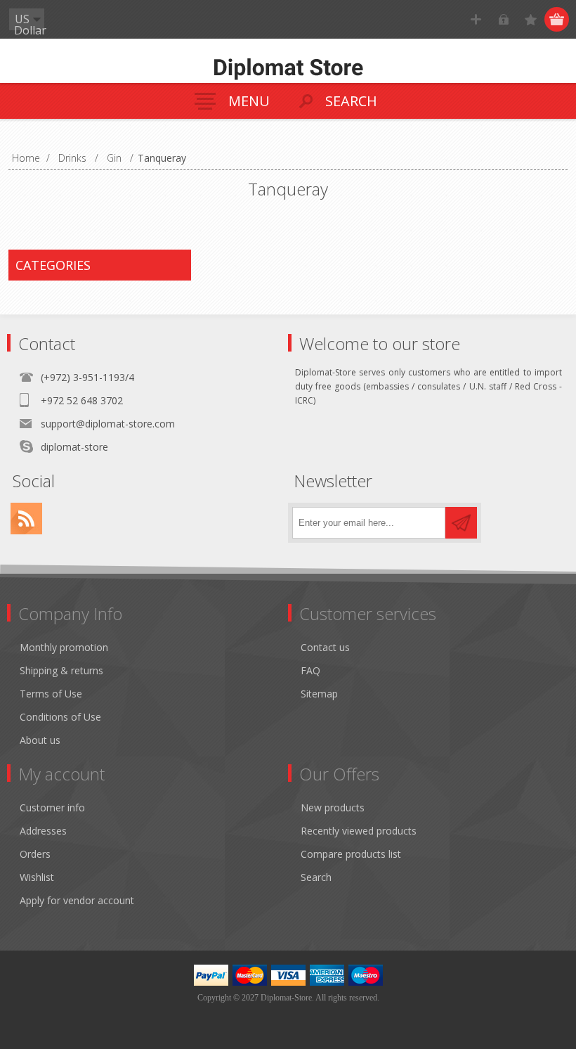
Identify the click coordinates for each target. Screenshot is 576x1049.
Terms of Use (51, 693)
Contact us (325, 647)
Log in (503, 19)
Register (476, 19)
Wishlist (37, 877)
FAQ (310, 670)
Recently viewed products (359, 830)
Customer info (52, 807)
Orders (35, 854)
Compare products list (351, 854)
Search (316, 877)
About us (40, 740)
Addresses (43, 830)
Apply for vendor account (77, 900)
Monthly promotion (64, 647)
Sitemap (319, 693)
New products (333, 807)
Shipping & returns (61, 670)
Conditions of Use (60, 716)
